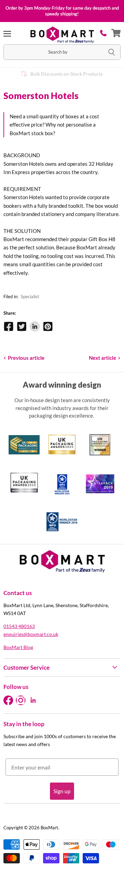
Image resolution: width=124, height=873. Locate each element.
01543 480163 (19, 626)
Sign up (62, 791)
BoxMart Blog (18, 647)
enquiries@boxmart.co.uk (30, 634)
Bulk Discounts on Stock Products (66, 74)
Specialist (30, 296)
